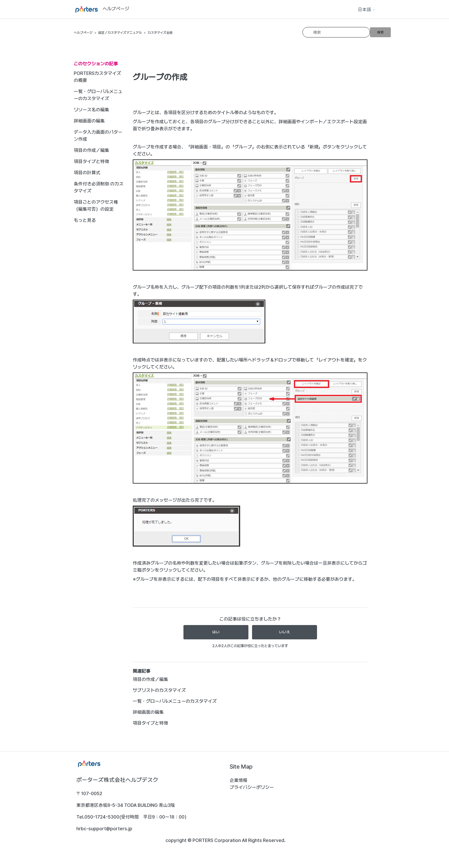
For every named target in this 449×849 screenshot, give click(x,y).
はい (216, 632)
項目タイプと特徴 (91, 161)
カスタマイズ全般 (160, 33)
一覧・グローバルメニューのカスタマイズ (98, 95)
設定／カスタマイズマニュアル (120, 33)
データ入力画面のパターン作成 (98, 135)
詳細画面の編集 (89, 121)
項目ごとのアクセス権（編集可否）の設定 (96, 205)
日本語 (365, 9)
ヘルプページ (83, 33)
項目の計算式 (87, 172)
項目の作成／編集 (91, 150)
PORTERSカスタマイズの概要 (97, 76)
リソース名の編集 (91, 109)
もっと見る (85, 220)
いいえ (284, 632)
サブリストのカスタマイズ (159, 690)
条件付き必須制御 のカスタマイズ (98, 187)
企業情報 (238, 780)
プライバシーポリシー (252, 787)
